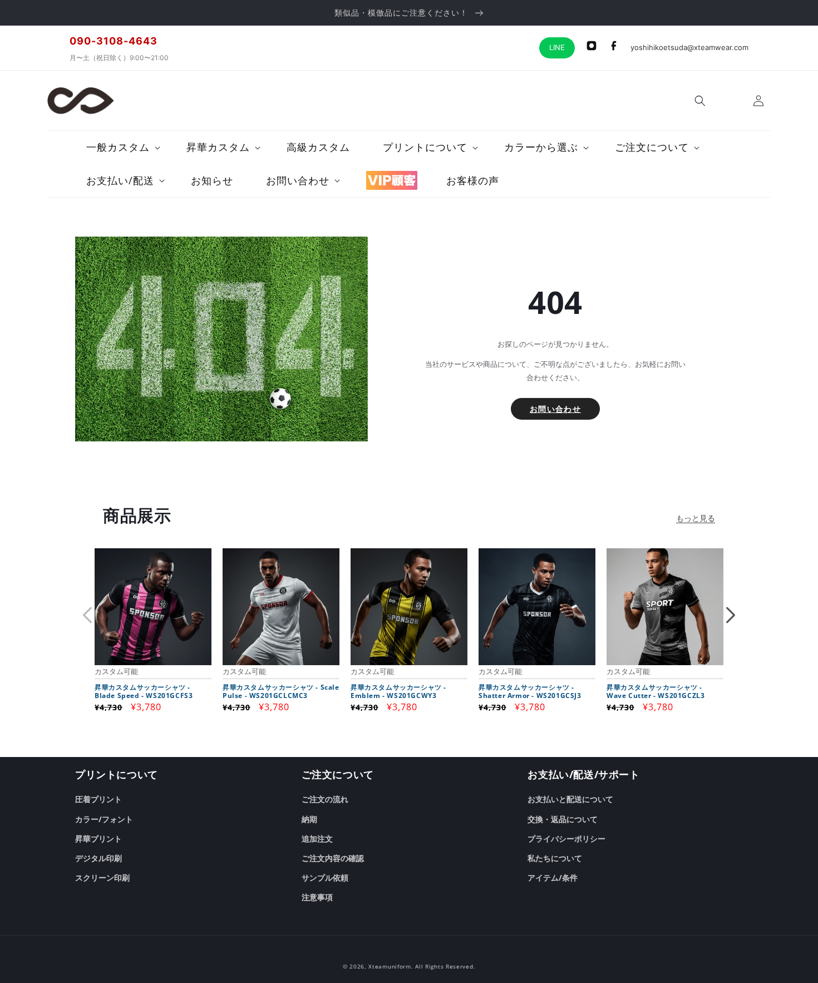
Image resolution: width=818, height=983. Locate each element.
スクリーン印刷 (102, 877)
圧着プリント (98, 799)
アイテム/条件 (553, 877)
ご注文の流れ (325, 799)
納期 (309, 819)
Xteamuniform (389, 966)
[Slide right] (730, 615)
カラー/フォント (104, 819)
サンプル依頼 (325, 877)
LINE (557, 47)
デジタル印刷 (98, 858)
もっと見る (695, 518)
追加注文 (317, 838)
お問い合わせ (555, 409)
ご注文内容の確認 (333, 858)
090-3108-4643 (113, 41)
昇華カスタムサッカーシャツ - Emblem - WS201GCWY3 (398, 691)
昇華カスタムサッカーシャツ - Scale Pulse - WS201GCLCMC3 (281, 691)
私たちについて (555, 858)
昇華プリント (98, 838)
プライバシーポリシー (566, 838)
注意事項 (317, 897)
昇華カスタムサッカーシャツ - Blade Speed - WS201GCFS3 (144, 691)
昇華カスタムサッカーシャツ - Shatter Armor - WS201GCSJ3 (530, 691)
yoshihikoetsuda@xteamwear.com (689, 47)
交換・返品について (563, 819)
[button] (700, 101)
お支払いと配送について (570, 799)
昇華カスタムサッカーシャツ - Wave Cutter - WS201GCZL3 (655, 691)
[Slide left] (87, 615)
